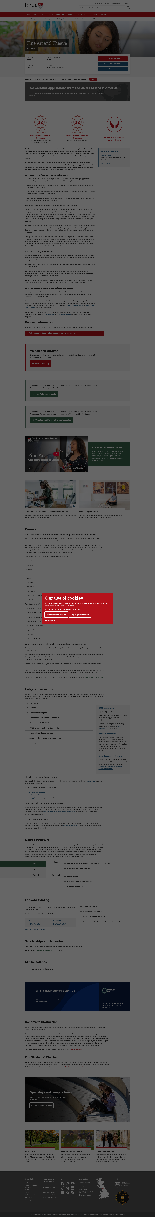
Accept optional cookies (56, 615)
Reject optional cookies (80, 615)
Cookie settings (50, 620)
